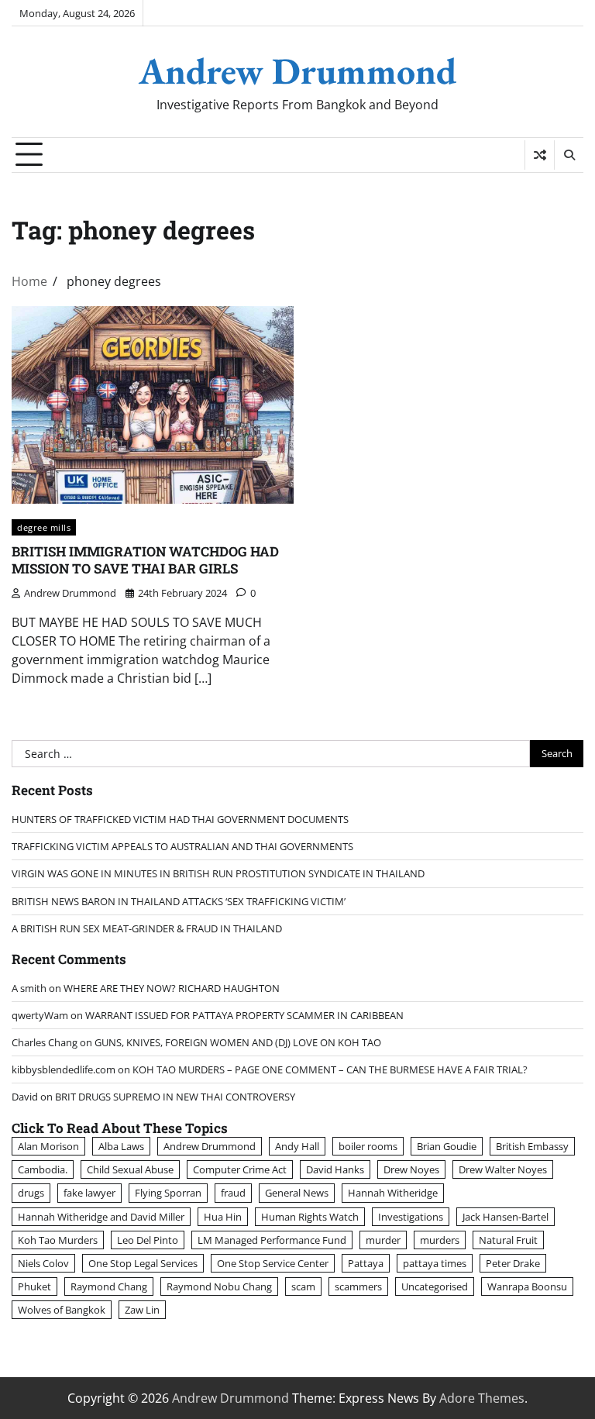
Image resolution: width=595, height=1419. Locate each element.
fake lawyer (89, 1193)
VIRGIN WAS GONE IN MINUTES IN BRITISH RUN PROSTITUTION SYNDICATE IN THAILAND (218, 873)
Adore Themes (481, 1398)
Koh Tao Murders (58, 1240)
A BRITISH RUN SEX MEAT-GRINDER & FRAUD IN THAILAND (147, 928)
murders (439, 1240)
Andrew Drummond (297, 70)
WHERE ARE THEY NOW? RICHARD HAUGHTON (172, 988)
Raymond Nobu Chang (219, 1286)
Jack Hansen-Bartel (506, 1217)
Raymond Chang (109, 1286)
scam (303, 1286)
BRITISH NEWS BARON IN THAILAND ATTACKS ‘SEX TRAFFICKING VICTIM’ (179, 901)
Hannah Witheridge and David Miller (101, 1217)
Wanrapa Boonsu (527, 1286)
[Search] (568, 155)
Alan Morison (48, 1146)
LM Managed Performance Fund (272, 1240)
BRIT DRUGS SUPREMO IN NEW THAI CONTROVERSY (175, 1097)
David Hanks (335, 1169)
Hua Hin (223, 1217)
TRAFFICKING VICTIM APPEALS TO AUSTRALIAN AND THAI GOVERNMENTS (182, 846)
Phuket (34, 1286)
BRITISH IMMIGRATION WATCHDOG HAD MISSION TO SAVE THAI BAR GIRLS (145, 559)
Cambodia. (42, 1169)
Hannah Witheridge (393, 1193)
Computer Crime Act (240, 1169)
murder (383, 1240)
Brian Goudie (446, 1146)
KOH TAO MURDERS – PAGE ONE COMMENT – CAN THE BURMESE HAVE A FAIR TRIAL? (330, 1069)
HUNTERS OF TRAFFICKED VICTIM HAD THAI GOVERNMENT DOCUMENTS (180, 819)
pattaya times (434, 1263)
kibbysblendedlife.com (63, 1069)
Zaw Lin (142, 1310)
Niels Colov (43, 1263)
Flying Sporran (168, 1193)
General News (296, 1193)
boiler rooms (368, 1146)
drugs (31, 1193)
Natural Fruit (508, 1240)
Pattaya (365, 1263)
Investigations (410, 1217)
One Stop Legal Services (143, 1263)
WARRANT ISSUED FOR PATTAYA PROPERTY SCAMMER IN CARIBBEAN (244, 1015)
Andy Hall (297, 1146)
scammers (358, 1286)
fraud (233, 1193)
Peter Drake (513, 1263)
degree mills (44, 527)
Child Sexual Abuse (130, 1169)
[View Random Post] (539, 155)
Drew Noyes (411, 1169)
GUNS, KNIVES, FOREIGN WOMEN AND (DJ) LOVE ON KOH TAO (238, 1042)
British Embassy (532, 1146)
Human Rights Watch (310, 1217)
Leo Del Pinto (147, 1240)
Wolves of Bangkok (61, 1310)
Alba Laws (121, 1146)
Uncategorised (434, 1286)
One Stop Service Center (272, 1263)
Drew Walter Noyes (503, 1169)
